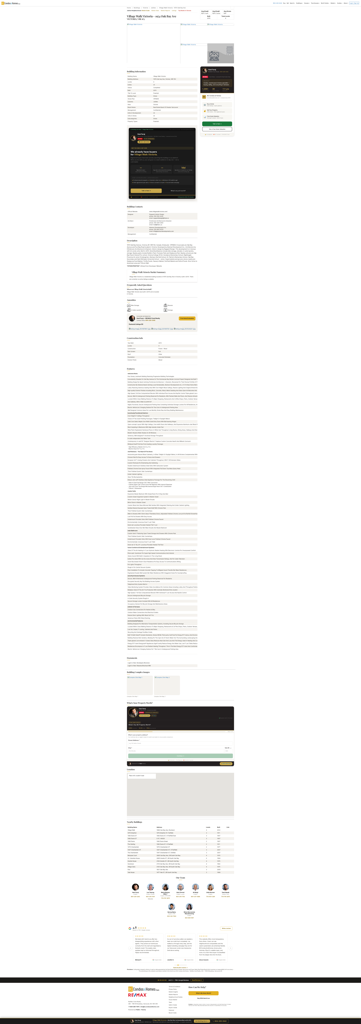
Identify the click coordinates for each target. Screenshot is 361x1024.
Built (208, 16)
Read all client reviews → (180, 967)
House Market (173, 999)
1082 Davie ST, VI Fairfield (165, 844)
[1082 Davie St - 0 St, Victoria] (227, 838)
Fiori (129, 869)
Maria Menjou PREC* (165, 893)
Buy (284, 3)
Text (154, 715)
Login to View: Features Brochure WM (140, 665)
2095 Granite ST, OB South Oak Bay (168, 858)
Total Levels (225, 16)
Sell (288, 3)
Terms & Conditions (174, 986)
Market (333, 3)
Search (292, 3)
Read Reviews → (197, 980)
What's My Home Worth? (203, 993)
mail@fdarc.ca (157, 224)
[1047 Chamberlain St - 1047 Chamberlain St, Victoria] (227, 850)
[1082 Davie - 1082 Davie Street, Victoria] (227, 841)
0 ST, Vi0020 (161, 838)
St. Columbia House (134, 858)
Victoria (145, 8)
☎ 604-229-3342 (144, 142)
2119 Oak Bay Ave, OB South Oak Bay (168, 864)
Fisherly (143, 1009)
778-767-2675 (165, 898)
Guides (339, 3)
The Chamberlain (133, 852)
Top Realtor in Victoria (184, 10)
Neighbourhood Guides (175, 997)
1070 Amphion (132, 833)
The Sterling (131, 844)
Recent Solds (172, 1013)
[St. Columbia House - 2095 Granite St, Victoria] (227, 858)
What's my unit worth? (178, 191)
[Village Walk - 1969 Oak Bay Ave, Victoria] (227, 830)
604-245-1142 (180, 896)
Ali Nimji (195, 892)
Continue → (180, 756)
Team (170, 1002)
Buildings (299, 3)
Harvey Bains (172, 912)
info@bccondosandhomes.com (150, 1006)
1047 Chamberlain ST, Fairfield (166, 852)
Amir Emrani (180, 892)
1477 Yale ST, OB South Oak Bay (167, 872)
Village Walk (131, 830)
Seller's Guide (173, 1005)
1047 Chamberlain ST (134, 850)
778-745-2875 (225, 896)
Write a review (226, 928)
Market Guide (146, 10)
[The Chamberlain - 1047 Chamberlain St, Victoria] (227, 852)
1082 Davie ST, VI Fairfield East (166, 835)
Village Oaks (131, 867)
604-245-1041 (150, 896)
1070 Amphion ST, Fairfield (165, 833)
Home (129, 8)
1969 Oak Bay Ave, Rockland (166, 830)
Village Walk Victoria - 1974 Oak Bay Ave (172, 8)
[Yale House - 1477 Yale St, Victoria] (227, 872)
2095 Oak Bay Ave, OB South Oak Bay (168, 855)
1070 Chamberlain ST (163, 847)
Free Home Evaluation (187, 318)
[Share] (232, 7)
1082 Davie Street (162, 841)
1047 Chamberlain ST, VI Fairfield (167, 850)
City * (130, 748)
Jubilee (153, 8)
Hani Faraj (135, 892)
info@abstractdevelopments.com (163, 231)
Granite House (132, 861)
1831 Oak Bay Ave (162, 869)
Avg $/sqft (205, 11)
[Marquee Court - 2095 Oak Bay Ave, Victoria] (227, 855)
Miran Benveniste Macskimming (189, 913)
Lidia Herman (210, 892)
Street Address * (134, 740)
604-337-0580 (195, 896)
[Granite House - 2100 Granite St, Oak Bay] (227, 861)
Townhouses (315, 3)
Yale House (131, 872)
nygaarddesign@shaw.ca (161, 218)
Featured (171, 1010)
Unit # (228, 748)
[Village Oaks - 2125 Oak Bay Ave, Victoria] (227, 867)
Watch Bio (150, 898)
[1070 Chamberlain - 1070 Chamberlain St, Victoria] (227, 847)
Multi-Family (324, 3)
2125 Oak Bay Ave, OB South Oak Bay (168, 867)
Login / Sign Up (354, 3)
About (345, 3)
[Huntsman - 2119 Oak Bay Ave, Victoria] (227, 864)
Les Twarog (150, 892)
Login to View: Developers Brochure (139, 663)
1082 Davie (131, 841)
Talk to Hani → (146, 190)
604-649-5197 (189, 918)
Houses (306, 3)
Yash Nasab (225, 892)
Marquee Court (132, 855)
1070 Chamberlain (133, 847)
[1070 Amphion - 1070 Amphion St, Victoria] (227, 833)
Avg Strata (227, 11)
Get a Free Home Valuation (217, 129)
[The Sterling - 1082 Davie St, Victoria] (227, 844)
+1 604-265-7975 (133, 1006)
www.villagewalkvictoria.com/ (158, 211)
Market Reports (165, 10)
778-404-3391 (210, 896)
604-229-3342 (277, 3)
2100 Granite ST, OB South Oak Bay (168, 861)
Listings (174, 10)
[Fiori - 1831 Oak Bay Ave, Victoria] (227, 869)
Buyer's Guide (173, 1007)
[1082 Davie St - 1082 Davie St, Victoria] (227, 835)
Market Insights (173, 992)
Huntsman (131, 864)
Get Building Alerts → (202, 1021)
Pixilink (138, 1009)
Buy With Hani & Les (203, 998)
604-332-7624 (171, 916)
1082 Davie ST (132, 835)
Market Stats (155, 10)
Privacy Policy (173, 989)
